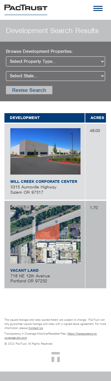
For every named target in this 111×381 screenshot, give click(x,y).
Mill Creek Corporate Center (43, 181)
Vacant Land (24, 270)
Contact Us (35, 328)
